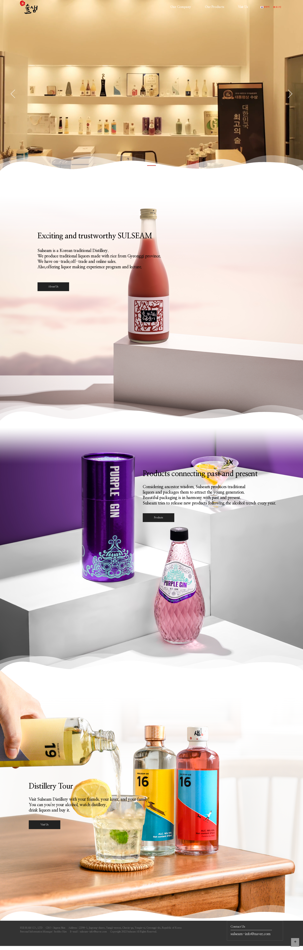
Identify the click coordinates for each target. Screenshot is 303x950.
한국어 (266, 7)
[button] (151, 165)
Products (158, 517)
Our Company (180, 7)
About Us (53, 286)
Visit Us (243, 7)
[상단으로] (295, 942)
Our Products (214, 7)
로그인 (278, 7)
